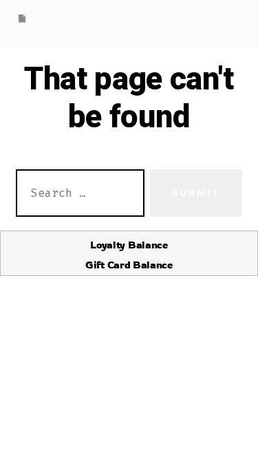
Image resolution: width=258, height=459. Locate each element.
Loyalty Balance (128, 244)
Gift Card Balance (129, 264)
